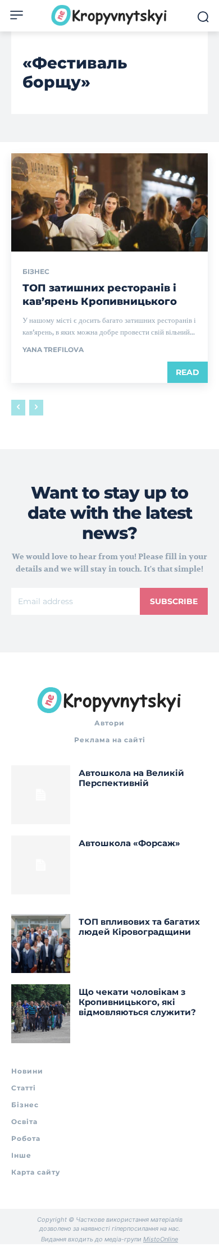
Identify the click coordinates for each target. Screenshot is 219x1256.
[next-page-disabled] (36, 407)
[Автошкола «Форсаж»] (40, 864)
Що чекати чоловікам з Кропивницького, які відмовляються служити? (137, 1001)
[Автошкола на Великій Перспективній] (40, 794)
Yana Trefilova (53, 349)
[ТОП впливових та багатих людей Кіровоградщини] (40, 943)
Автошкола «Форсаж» (129, 843)
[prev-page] (18, 407)
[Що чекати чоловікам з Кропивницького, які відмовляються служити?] (40, 1013)
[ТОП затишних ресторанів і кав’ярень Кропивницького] (109, 202)
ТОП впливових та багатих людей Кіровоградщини (139, 926)
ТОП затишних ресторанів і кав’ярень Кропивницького (99, 294)
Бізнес (35, 271)
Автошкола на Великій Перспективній (131, 778)
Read (187, 372)
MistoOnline (160, 1239)
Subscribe (174, 601)
